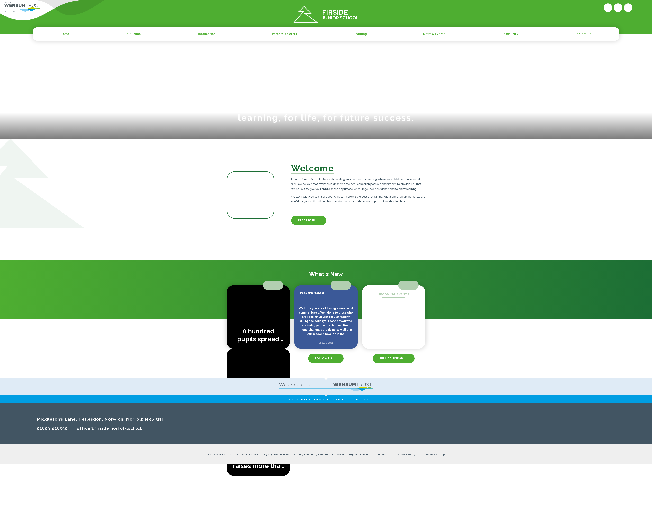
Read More (306, 220)
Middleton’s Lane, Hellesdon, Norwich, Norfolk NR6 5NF (100, 419)
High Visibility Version (313, 454)
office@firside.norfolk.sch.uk (109, 428)
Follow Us (323, 358)
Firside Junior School (311, 292)
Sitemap (383, 454)
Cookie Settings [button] (435, 454)
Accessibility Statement (352, 454)
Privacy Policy (406, 454)
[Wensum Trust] (23, 7)
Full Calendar (391, 358)
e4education (281, 454)
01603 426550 (52, 428)
